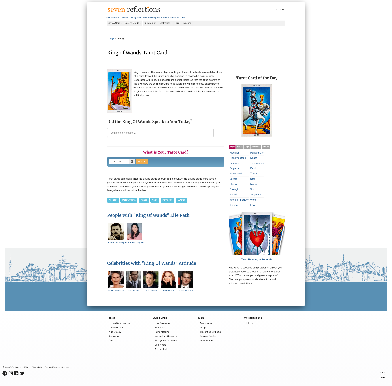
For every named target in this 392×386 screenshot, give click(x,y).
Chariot (234, 184)
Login (280, 10)
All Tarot (113, 200)
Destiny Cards (132, 23)
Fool (252, 205)
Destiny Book (136, 18)
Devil (253, 168)
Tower (253, 174)
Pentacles (167, 200)
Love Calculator (162, 324)
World (253, 200)
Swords (181, 200)
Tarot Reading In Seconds (256, 260)
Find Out (142, 162)
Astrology (165, 23)
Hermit (233, 195)
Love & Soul (114, 23)
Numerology (150, 23)
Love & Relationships (119, 324)
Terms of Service (52, 367)
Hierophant (236, 174)
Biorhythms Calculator (166, 341)
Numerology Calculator (166, 336)
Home (111, 39)
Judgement (256, 195)
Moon (253, 184)
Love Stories (206, 341)
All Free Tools (161, 349)
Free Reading (112, 18)
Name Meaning (162, 332)
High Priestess (238, 158)
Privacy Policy (37, 367)
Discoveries (206, 324)
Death (253, 158)
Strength (234, 189)
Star (252, 179)
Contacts (65, 367)
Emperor (234, 168)
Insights (187, 23)
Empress (234, 163)
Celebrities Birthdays (210, 332)
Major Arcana (129, 200)
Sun (252, 189)
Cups (155, 200)
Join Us (249, 324)
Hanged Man (257, 153)
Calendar (124, 18)
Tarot (177, 23)
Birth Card (160, 328)
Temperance (257, 163)
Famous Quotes (208, 336)
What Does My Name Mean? (156, 18)
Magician (234, 153)
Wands (143, 200)
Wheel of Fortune (239, 200)
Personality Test (177, 18)
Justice (234, 205)
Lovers (233, 179)
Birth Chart (160, 345)
